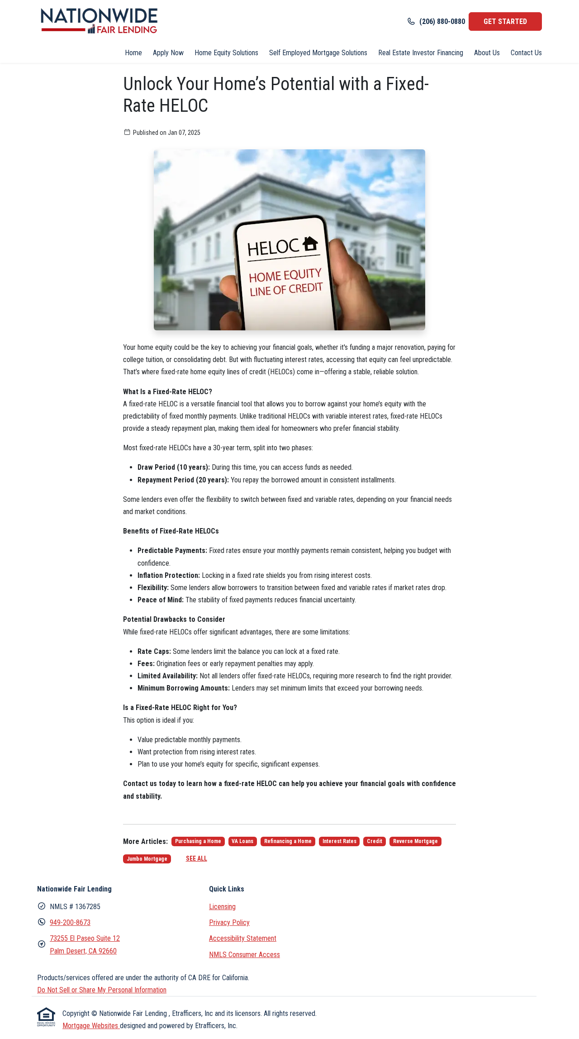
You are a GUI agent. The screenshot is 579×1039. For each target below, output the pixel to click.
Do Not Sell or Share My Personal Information (101, 990)
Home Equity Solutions (226, 52)
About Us (487, 52)
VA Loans (242, 841)
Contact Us (526, 52)
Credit (374, 841)
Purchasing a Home (198, 841)
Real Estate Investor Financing (420, 52)
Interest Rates (339, 841)
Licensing (222, 906)
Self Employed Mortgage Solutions (318, 52)
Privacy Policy (229, 922)
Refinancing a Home (288, 841)
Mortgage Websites (91, 1025)
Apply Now (168, 52)
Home (133, 52)
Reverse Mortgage (415, 841)
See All (196, 858)
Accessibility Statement (242, 938)
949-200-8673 (70, 922)
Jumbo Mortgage (147, 859)
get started (505, 21)
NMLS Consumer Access (244, 954)
